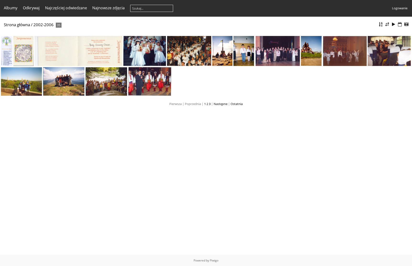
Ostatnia (237, 104)
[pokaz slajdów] (394, 24)
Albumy (10, 7)
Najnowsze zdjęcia (108, 7)
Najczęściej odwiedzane (66, 7)
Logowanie (399, 8)
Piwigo (214, 260)
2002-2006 (43, 24)
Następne (220, 104)
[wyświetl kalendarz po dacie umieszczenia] (400, 24)
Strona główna (17, 24)
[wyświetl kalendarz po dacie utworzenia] (406, 24)
